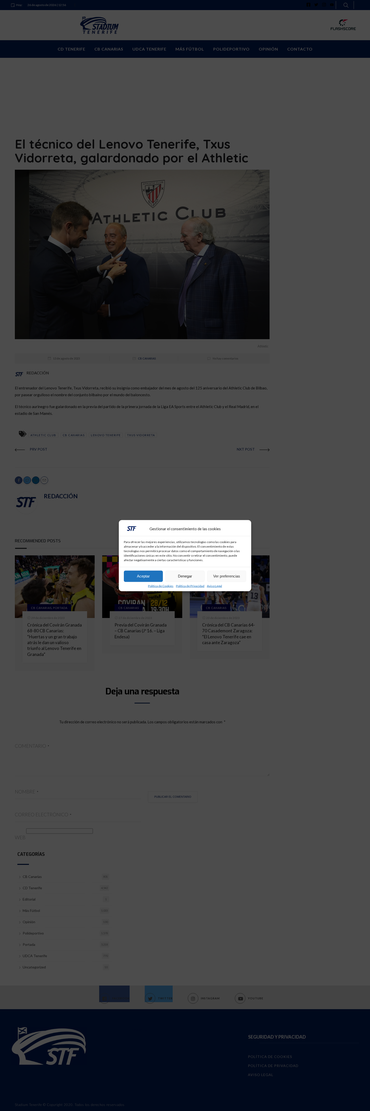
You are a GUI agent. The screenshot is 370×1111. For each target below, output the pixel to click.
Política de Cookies (160, 585)
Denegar (185, 576)
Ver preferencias (226, 576)
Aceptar (143, 576)
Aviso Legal (214, 585)
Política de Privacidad (190, 585)
